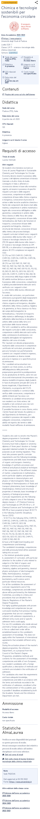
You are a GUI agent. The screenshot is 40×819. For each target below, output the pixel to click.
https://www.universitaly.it (20, 781)
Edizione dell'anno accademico (16, 794)
